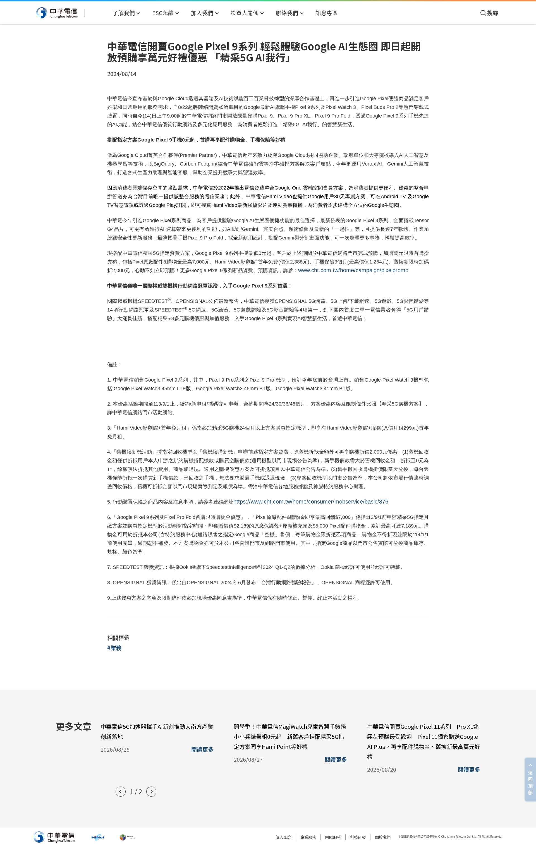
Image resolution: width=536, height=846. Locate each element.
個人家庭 (283, 837)
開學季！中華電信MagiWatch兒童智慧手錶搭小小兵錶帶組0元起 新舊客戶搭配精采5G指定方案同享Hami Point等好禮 (290, 736)
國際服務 (333, 837)
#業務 (114, 648)
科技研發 (358, 837)
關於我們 (383, 837)
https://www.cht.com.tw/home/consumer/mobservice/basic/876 (310, 502)
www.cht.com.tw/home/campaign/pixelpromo (353, 270)
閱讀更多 (202, 749)
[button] (121, 792)
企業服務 (308, 837)
